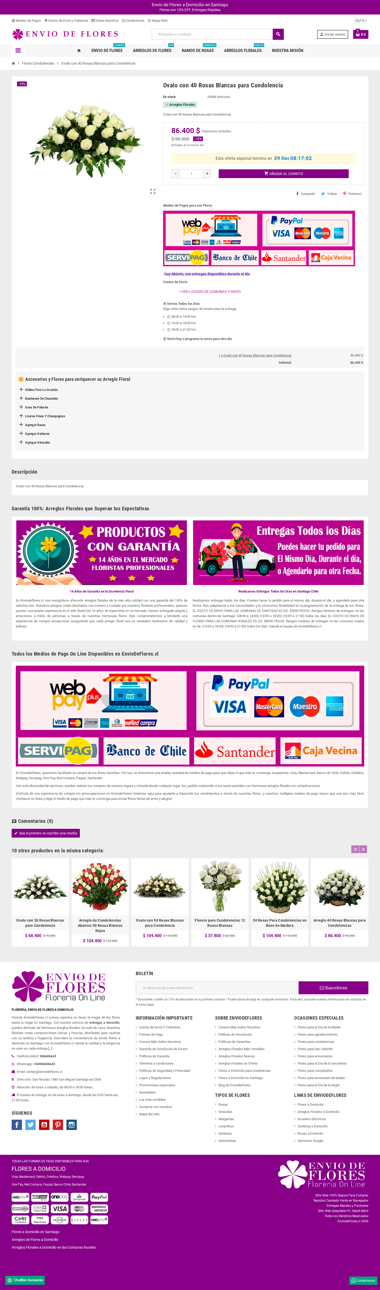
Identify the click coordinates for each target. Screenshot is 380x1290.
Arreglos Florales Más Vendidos (241, 1049)
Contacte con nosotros (155, 1107)
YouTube (44, 1125)
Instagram (71, 1125)
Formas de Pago (151, 1034)
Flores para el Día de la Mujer (319, 1085)
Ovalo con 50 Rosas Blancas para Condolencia (160, 923)
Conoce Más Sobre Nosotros (160, 1042)
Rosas (223, 1104)
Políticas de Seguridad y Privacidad (164, 1071)
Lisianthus (226, 1126)
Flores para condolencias (316, 1042)
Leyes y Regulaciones (155, 1078)
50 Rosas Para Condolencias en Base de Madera (280, 923)
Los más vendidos (152, 1100)
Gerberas (225, 1133)
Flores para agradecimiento (317, 1034)
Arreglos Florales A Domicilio (318, 1112)
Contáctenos (135, 20)
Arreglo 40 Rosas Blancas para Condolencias (340, 923)
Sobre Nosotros (107, 20)
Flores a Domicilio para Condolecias (244, 1071)
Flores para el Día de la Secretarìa (322, 1063)
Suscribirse (335, 987)
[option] (40, 902)
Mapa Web (158, 20)
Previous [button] (355, 849)
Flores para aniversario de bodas (321, 1078)
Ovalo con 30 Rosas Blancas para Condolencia (40, 923)
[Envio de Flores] (65, 34)
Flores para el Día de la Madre (319, 1027)
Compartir (308, 194)
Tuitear (332, 194)
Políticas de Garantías (234, 1042)
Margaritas (226, 1119)
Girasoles (225, 1112)
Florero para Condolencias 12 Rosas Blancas (220, 923)
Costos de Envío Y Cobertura (159, 1027)
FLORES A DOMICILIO (39, 1169)
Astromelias (227, 1141)
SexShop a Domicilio (313, 1126)
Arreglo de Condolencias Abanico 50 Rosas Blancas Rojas (100, 925)
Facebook (17, 1125)
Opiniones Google (310, 1141)
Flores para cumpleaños (315, 1071)
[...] (50, 1048)
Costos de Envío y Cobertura (66, 20)
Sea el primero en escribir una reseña (45, 833)
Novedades (147, 1092)
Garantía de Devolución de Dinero (163, 1049)
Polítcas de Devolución (235, 1034)
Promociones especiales (157, 1085)
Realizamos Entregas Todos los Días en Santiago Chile (278, 591)
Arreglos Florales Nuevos (236, 1056)
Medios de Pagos (26, 20)
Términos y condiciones (156, 1063)
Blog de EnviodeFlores (234, 1085)
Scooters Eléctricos (312, 1119)
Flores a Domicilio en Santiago (240, 1078)
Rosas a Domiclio (310, 1133)
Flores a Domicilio (311, 1104)
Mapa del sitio (149, 1114)
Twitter (30, 1125)
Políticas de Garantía (154, 1056)
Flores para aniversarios (315, 1056)
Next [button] (363, 849)
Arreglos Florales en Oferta (237, 1063)
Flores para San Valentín (315, 1049)
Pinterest (354, 194)
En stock (169, 97)
